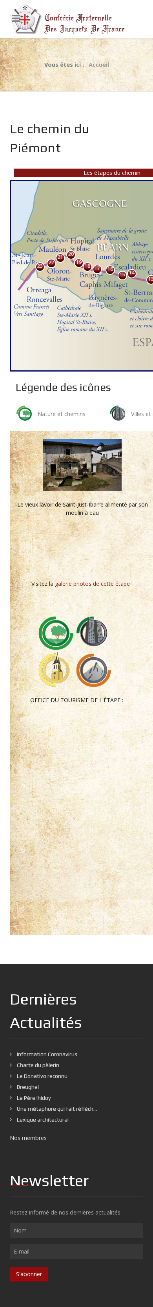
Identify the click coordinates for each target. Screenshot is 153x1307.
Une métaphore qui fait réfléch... (56, 1109)
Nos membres (28, 1138)
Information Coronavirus (46, 1054)
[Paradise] (76, 19)
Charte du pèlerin (37, 1065)
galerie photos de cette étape (92, 583)
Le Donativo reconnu (41, 1076)
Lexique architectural (42, 1120)
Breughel (27, 1087)
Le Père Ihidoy (33, 1098)
